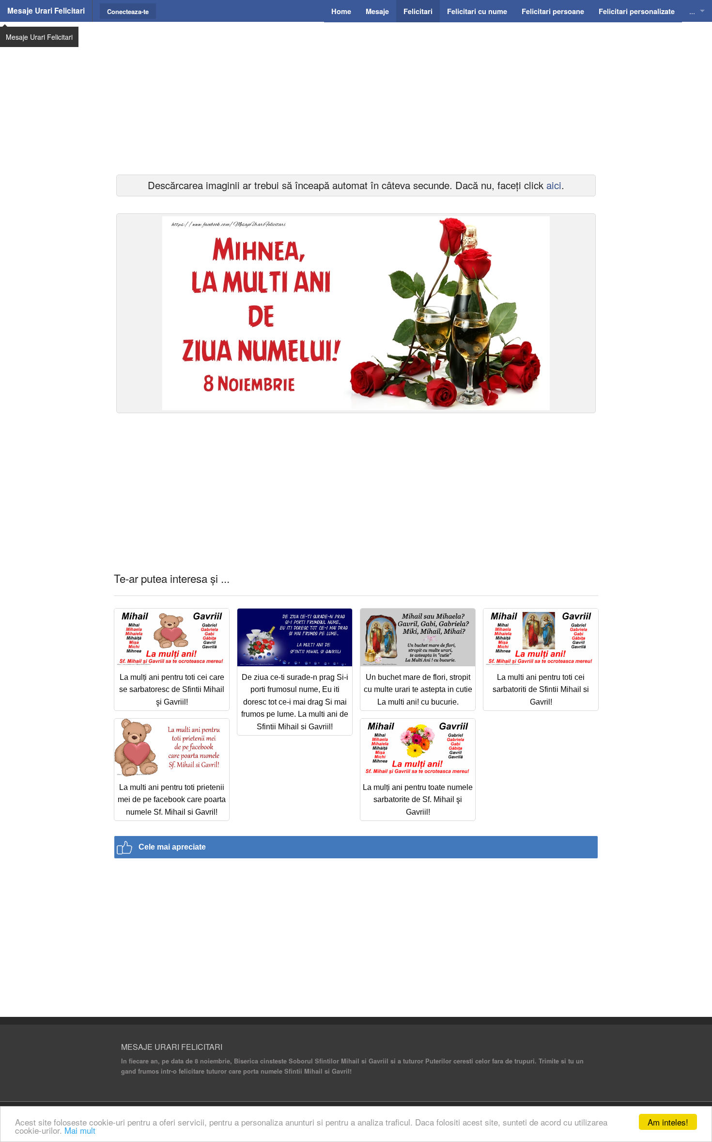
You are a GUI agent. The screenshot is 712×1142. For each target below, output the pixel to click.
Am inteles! (668, 1122)
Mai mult (79, 1130)
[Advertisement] (356, 97)
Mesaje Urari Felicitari (46, 10)
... (692, 11)
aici (553, 185)
